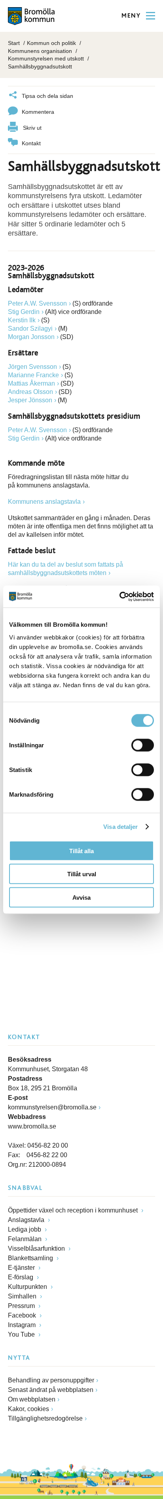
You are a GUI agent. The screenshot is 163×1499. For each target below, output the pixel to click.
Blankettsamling (31, 1258)
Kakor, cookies (28, 1408)
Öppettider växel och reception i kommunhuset (73, 1210)
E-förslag (21, 1277)
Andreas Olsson (30, 391)
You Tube (22, 1334)
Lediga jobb (25, 1229)
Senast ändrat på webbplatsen (50, 1389)
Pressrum (22, 1305)
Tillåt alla (81, 850)
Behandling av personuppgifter (51, 1380)
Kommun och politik (51, 43)
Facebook (23, 1315)
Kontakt (31, 143)
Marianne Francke (33, 375)
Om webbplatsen (31, 1399)
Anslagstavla (27, 1219)
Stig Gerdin (24, 311)
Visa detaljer (120, 826)
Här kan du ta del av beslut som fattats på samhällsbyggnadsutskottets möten (65, 568)
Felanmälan (25, 1239)
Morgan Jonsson (31, 336)
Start (14, 43)
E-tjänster (22, 1267)
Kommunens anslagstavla (44, 501)
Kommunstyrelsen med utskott (46, 58)
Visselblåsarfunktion (37, 1248)
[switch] (142, 745)
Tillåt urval (81, 874)
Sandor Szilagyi (30, 328)
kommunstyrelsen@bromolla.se (52, 1107)
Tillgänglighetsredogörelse (45, 1418)
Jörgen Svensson (32, 366)
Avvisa (81, 897)
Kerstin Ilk (22, 320)
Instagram (22, 1325)
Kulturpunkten (28, 1286)
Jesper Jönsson (30, 400)
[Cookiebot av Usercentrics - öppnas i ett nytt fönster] (119, 596)
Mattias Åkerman (31, 383)
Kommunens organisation (40, 51)
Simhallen (23, 1296)
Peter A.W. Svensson (37, 303)
